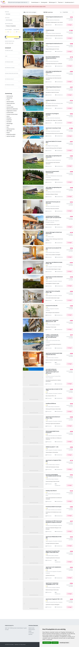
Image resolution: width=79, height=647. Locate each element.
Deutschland (32, 629)
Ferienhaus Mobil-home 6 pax (53, 506)
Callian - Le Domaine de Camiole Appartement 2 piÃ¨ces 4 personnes (52, 336)
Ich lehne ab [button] (55, 642)
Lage (6, 56)
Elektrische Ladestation (12, 109)
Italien (30, 631)
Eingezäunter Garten (12, 110)
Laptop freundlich (11, 136)
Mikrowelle (9, 130)
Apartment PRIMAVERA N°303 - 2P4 (54, 537)
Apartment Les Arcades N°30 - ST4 (54, 248)
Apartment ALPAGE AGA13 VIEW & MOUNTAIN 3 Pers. (54, 354)
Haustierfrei (9, 98)
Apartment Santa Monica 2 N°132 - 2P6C (53, 417)
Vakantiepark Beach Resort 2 (53, 87)
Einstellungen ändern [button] (64, 642)
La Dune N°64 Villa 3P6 (51, 305)
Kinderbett (9, 120)
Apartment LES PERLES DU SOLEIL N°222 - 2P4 (54, 263)
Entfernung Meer (9, 61)
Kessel (8, 132)
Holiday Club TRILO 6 (51, 490)
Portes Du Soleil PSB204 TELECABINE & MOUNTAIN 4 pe (53, 475)
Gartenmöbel (10, 107)
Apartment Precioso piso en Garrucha (53, 202)
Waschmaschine (11, 103)
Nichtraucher (10, 96)
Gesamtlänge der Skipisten (11, 73)
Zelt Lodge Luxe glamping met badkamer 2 (54, 188)
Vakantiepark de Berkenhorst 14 (54, 17)
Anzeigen (69, 24)
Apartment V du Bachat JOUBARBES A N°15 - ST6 (52, 583)
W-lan (8, 99)
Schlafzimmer (8, 29)
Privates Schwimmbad (12, 114)
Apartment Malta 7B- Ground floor (53, 142)
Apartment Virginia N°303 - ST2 (54, 599)
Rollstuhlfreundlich (11, 134)
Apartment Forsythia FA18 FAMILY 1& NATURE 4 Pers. (52, 551)
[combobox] (12, 53)
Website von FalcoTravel (20, 644)
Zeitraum (7, 17)
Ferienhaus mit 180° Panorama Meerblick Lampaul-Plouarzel (54, 521)
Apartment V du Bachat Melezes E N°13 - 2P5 (52, 321)
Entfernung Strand (10, 67)
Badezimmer (16, 29)
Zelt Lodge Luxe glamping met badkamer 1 (54, 156)
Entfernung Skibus (9, 84)
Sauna (8, 116)
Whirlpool (9, 118)
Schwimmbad (10, 112)
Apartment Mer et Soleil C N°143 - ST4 (54, 389)
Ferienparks (44, 2)
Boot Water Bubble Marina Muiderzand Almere (53, 57)
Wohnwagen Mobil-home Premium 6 (52, 432)
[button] (42, 21)
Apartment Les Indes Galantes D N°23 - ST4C (54, 277)
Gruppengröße (9, 23)
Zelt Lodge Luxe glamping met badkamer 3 (54, 72)
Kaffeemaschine (11, 129)
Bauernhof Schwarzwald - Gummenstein (52, 172)
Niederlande (31, 628)
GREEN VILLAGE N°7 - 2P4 (52, 447)
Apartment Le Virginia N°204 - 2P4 (54, 461)
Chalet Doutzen (50, 30)
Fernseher (9, 121)
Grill (7, 127)
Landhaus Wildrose (51, 403)
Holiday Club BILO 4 (51, 100)
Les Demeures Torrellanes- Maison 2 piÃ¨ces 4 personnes (53, 217)
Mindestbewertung (9, 41)
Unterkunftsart (9, 50)
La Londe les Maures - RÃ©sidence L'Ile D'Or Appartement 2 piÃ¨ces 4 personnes (52, 371)
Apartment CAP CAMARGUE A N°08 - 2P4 (53, 567)
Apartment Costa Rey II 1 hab (53, 128)
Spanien (30, 634)
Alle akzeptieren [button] (46, 642)
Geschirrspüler (10, 101)
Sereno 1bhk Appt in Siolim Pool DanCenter (54, 233)
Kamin (8, 125)
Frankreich (31, 632)
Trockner (9, 105)
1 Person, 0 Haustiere (11, 26)
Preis (6, 35)
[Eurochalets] (3, 2)
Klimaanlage (10, 123)
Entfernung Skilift (9, 79)
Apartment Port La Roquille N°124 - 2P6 (53, 291)
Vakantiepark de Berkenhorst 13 (54, 43)
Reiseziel (7, 11)
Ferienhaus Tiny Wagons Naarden (52, 114)
